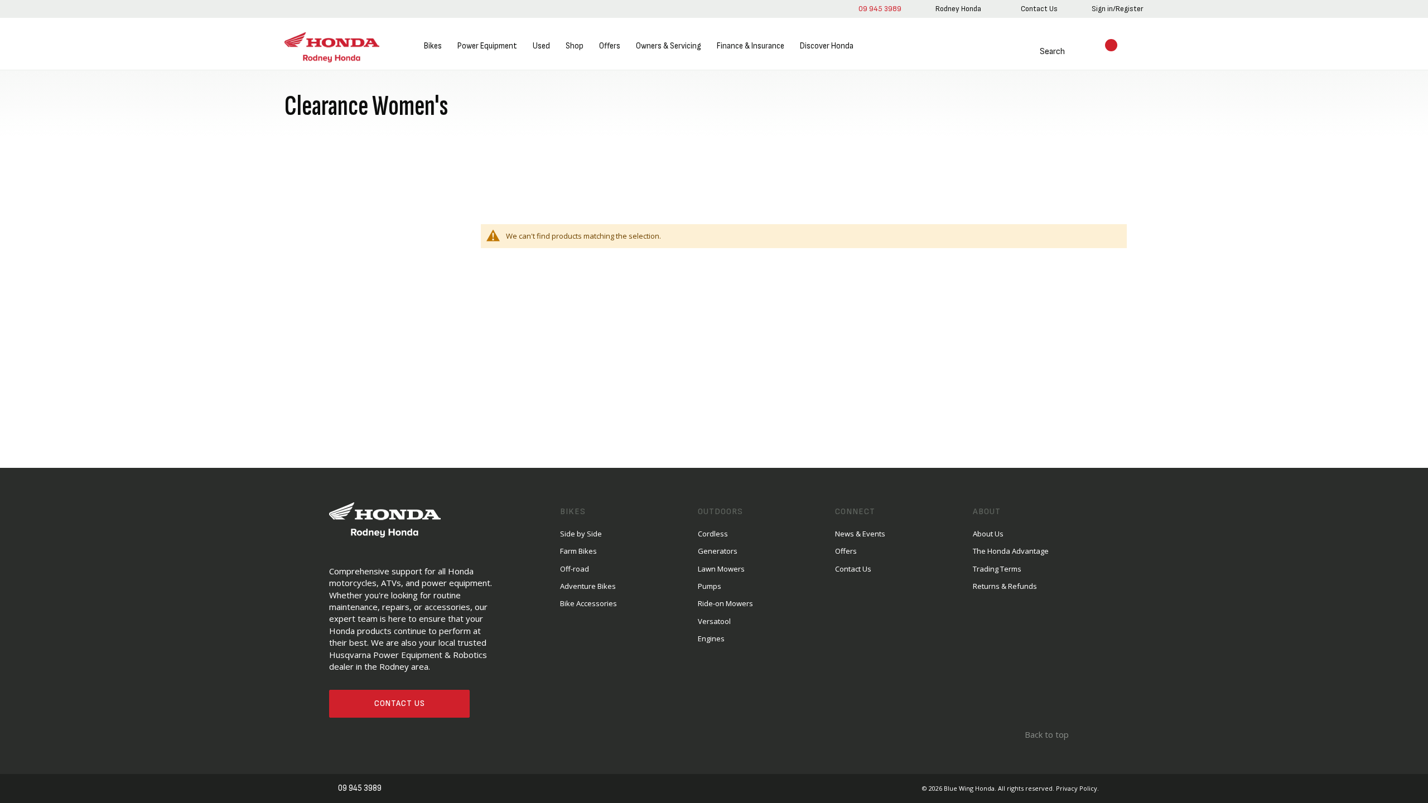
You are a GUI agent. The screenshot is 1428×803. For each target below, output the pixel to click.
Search (1038, 51)
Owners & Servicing (668, 46)
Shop (574, 46)
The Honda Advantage (1011, 551)
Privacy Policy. (1077, 788)
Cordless (713, 534)
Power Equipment (487, 46)
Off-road (574, 569)
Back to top (1046, 734)
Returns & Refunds (1005, 586)
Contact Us (399, 703)
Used (541, 46)
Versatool (714, 621)
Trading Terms (997, 569)
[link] (956, 9)
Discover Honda (826, 46)
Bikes (433, 46)
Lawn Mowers (721, 569)
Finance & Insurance (750, 46)
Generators (717, 551)
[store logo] (331, 46)
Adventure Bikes (588, 586)
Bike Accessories (588, 603)
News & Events (860, 534)
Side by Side (581, 534)
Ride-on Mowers (725, 603)
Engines (711, 638)
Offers (609, 46)
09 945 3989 (877, 8)
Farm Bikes (578, 551)
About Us (988, 534)
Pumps (709, 586)
